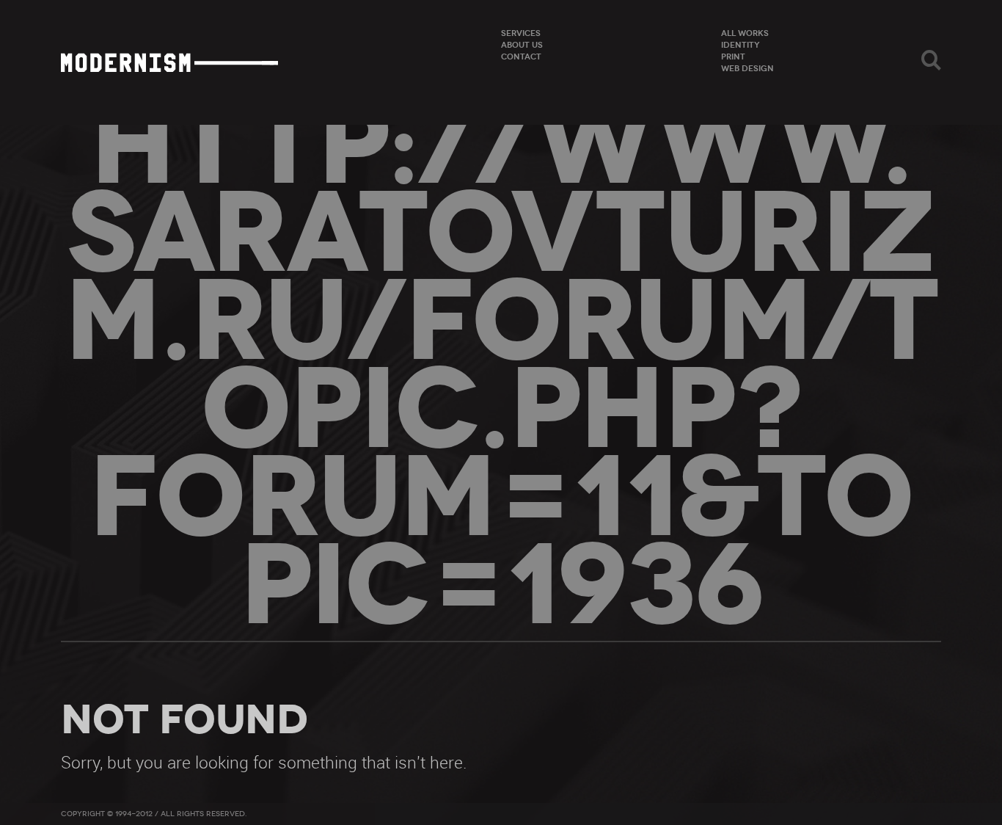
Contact (521, 56)
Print (733, 56)
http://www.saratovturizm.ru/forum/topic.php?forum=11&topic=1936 (501, 365)
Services (521, 33)
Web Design (747, 68)
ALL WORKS (745, 33)
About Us (522, 45)
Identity (740, 45)
